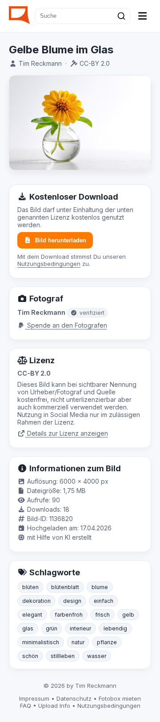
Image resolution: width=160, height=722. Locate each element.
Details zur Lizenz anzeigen (66, 433)
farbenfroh (69, 614)
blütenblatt (65, 587)
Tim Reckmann (40, 63)
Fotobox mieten (120, 698)
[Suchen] (121, 16)
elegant (32, 614)
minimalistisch (40, 642)
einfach (103, 601)
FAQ (25, 705)
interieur (80, 628)
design (72, 601)
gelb (128, 614)
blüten (30, 587)
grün (51, 628)
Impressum (34, 698)
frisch (102, 614)
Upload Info (54, 705)
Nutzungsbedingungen (48, 263)
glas (27, 628)
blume (100, 587)
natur (78, 642)
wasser (96, 656)
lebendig (115, 628)
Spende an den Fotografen (66, 325)
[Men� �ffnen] (143, 16)
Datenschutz (74, 698)
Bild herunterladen (60, 240)
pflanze (107, 642)
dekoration (36, 601)
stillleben (63, 656)
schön (30, 656)
